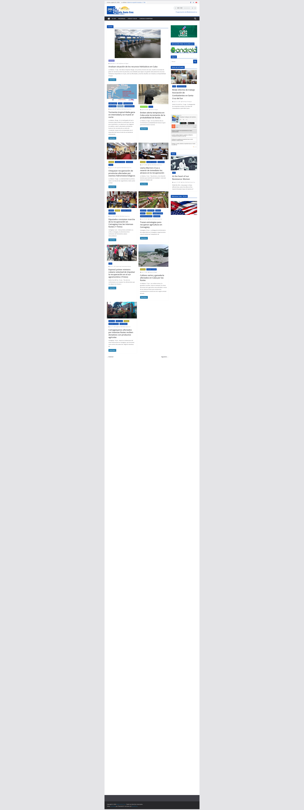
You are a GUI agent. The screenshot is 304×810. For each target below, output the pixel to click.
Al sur (114, 18)
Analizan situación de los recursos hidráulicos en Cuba (132, 66)
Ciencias (120, 103)
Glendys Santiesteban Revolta (124, 266)
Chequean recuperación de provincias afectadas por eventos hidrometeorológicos (121, 173)
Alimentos (158, 210)
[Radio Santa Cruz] (109, 19)
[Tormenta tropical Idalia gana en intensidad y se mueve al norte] (122, 92)
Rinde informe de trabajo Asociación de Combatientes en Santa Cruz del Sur (183, 94)
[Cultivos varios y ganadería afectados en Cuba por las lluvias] (153, 255)
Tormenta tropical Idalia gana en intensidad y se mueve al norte (121, 114)
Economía (111, 162)
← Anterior (110, 357)
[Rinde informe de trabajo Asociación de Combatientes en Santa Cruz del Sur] (184, 77)
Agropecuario (151, 210)
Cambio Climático (112, 103)
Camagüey (111, 210)
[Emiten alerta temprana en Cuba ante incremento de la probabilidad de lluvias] (153, 94)
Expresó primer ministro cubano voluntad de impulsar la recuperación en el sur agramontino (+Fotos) (121, 273)
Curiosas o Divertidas (146, 18)
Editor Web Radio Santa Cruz (125, 109)
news (174, 172)
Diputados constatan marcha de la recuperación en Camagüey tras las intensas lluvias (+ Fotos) (121, 223)
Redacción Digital (124, 63)
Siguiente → (164, 357)
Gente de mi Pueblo (181, 86)
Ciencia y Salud (132, 18)
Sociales (111, 164)
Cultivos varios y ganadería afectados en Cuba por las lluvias (152, 277)
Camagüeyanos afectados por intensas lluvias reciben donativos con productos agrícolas (120, 334)
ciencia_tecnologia (128, 103)
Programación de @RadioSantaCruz (186, 12)
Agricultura (143, 210)
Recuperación (129, 162)
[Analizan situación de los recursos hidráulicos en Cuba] (137, 43)
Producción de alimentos (146, 216)
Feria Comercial (123, 323)
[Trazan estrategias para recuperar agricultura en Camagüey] (153, 199)
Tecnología (120, 106)
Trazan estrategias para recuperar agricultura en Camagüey (151, 224)
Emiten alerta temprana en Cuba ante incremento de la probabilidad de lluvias (152, 115)
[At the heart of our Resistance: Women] (184, 163)
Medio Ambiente (112, 106)
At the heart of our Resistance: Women (181, 177)
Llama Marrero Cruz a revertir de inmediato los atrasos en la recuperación (152, 170)
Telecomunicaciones (129, 106)
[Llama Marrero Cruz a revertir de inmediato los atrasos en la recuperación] (153, 151)
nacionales (121, 18)
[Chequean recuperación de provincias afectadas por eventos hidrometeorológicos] (122, 151)
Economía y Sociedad (119, 162)
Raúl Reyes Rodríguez (187, 101)
